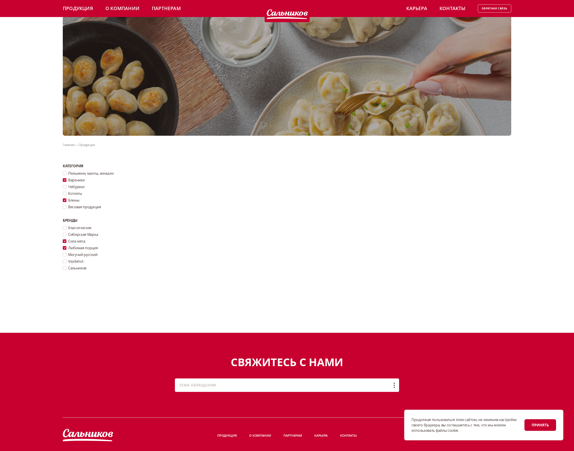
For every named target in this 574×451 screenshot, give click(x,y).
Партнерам (166, 8)
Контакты (452, 8)
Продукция (78, 8)
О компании (122, 8)
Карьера (416, 8)
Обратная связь (494, 8)
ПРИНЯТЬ (540, 425)
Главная (69, 145)
